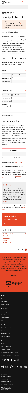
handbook (20, 24)
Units (2, 6)
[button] (23, 2)
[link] (14, 299)
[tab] (14, 70)
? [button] (11, 98)
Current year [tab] (14, 150)
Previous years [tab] (14, 154)
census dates (18, 162)
